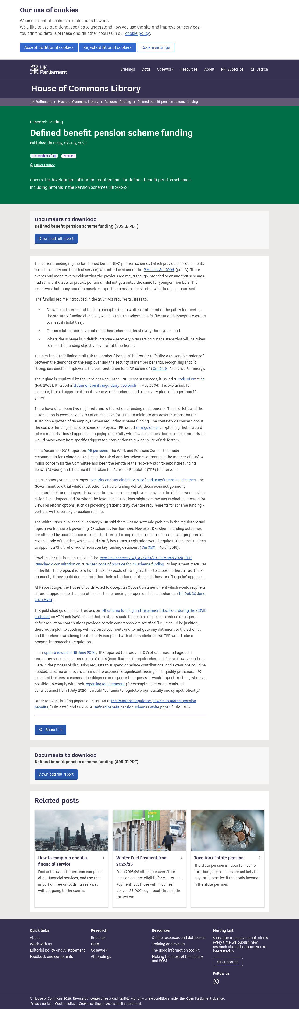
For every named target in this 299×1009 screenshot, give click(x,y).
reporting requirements (105, 684)
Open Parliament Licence (205, 999)
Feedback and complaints (51, 957)
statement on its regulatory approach (104, 385)
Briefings (127, 69)
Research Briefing (118, 102)
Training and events (168, 944)
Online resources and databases (178, 938)
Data (146, 69)
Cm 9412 (160, 368)
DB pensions (97, 450)
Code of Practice (191, 379)
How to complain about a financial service (62, 861)
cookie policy (137, 33)
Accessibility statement (123, 1004)
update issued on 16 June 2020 (70, 652)
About (209, 69)
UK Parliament (41, 102)
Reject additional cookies (107, 47)
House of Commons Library (86, 88)
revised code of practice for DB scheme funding (124, 564)
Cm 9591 (149, 547)
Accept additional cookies (48, 47)
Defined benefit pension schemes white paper (131, 707)
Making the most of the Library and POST (177, 959)
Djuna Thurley (44, 165)
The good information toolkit (176, 950)
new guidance (148, 427)
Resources (188, 69)
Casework (165, 69)
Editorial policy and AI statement (57, 950)
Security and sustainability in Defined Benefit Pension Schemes (143, 480)
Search (262, 69)
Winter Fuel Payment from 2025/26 (142, 861)
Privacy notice (40, 1004)
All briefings (101, 957)
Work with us (41, 944)
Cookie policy (65, 1004)
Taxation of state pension (219, 857)
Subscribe (235, 69)
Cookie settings (155, 47)
